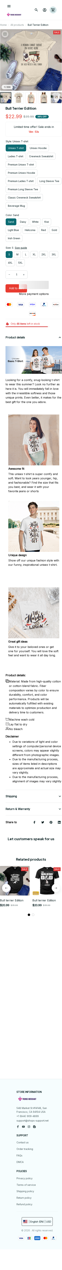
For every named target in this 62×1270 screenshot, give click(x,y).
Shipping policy (25, 1191)
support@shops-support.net (33, 1120)
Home (3, 24)
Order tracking (25, 1148)
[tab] (29, 915)
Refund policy (24, 1204)
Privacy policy (25, 1178)
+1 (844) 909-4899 (28, 1116)
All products (17, 24)
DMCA (20, 1162)
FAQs (19, 1155)
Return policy (24, 1197)
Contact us (23, 1142)
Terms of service (26, 1184)
